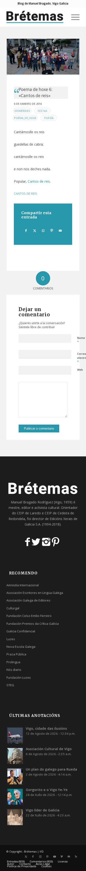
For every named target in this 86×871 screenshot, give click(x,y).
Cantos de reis (39, 181)
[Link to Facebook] (33, 856)
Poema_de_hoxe (25, 118)
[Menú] (73, 16)
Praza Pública (16, 654)
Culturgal (12, 608)
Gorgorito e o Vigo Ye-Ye (47, 789)
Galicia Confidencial (20, 631)
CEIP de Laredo (29, 513)
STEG (10, 685)
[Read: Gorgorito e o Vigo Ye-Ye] (15, 796)
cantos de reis (25, 194)
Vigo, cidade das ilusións (46, 728)
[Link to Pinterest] (47, 856)
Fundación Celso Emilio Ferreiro (29, 616)
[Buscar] (61, 16)
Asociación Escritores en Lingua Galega (34, 593)
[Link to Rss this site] (76, 856)
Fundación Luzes (18, 677)
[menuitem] (61, 16)
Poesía (49, 118)
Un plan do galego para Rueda (51, 769)
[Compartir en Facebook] (26, 230)
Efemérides (22, 111)
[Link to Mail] (68, 856)
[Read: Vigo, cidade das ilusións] (15, 735)
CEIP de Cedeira (57, 513)
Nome (81, 340)
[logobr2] (35, 16)
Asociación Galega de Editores (28, 600)
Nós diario (13, 669)
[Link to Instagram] (40, 856)
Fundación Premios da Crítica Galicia (32, 623)
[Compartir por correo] (60, 230)
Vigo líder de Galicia (42, 810)
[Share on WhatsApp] (43, 230)
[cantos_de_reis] (43, 57)
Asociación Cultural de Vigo (49, 749)
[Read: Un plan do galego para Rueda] (15, 776)
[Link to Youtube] (54, 856)
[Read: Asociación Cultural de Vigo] (15, 755)
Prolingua (13, 662)
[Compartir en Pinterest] (52, 230)
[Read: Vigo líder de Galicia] (15, 816)
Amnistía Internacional (22, 585)
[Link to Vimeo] (61, 856)
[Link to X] (25, 856)
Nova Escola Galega (20, 646)
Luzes (10, 639)
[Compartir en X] (34, 230)
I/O (41, 851)
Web (80, 369)
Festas (42, 111)
